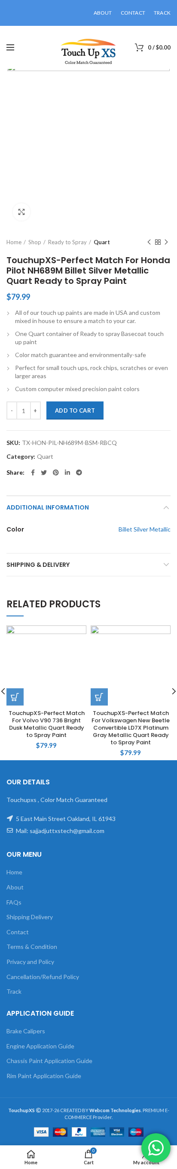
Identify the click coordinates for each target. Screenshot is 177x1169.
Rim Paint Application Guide (43, 1075)
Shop (34, 242)
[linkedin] (67, 472)
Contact (17, 932)
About (15, 887)
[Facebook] (33, 472)
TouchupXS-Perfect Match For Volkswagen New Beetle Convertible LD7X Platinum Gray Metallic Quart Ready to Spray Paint (131, 728)
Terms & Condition (31, 946)
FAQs (13, 902)
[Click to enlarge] (21, 212)
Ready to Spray (67, 242)
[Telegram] (79, 472)
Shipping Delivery (29, 916)
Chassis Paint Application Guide (49, 1060)
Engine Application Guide (40, 1046)
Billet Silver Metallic (145, 529)
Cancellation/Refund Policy (42, 976)
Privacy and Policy (30, 961)
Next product (166, 242)
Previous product (149, 242)
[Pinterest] (56, 472)
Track (13, 991)
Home (13, 242)
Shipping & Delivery (38, 564)
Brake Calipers (25, 1031)
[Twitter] (44, 472)
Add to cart (75, 410)
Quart (102, 242)
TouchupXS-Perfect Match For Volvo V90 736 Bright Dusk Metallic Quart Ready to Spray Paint (47, 724)
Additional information (47, 507)
